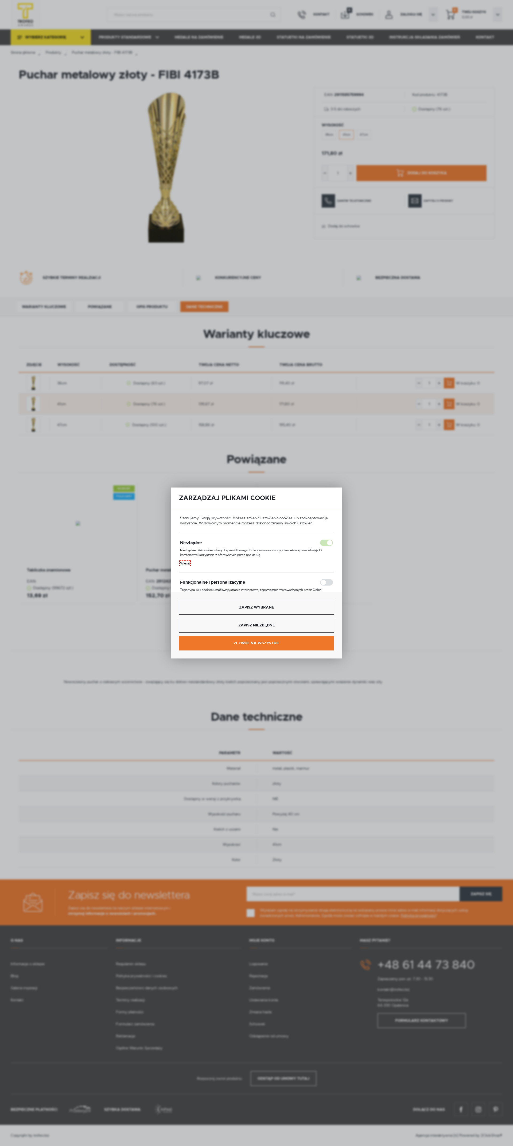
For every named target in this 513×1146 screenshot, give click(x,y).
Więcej (185, 563)
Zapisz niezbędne (256, 625)
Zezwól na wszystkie (257, 643)
